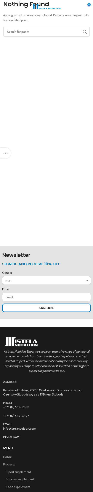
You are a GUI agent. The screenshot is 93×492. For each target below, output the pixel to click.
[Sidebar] (5, 153)
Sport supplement (18, 472)
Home (7, 457)
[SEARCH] (85, 32)
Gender (7, 273)
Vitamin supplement (20, 479)
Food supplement (18, 487)
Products (9, 464)
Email (5, 289)
